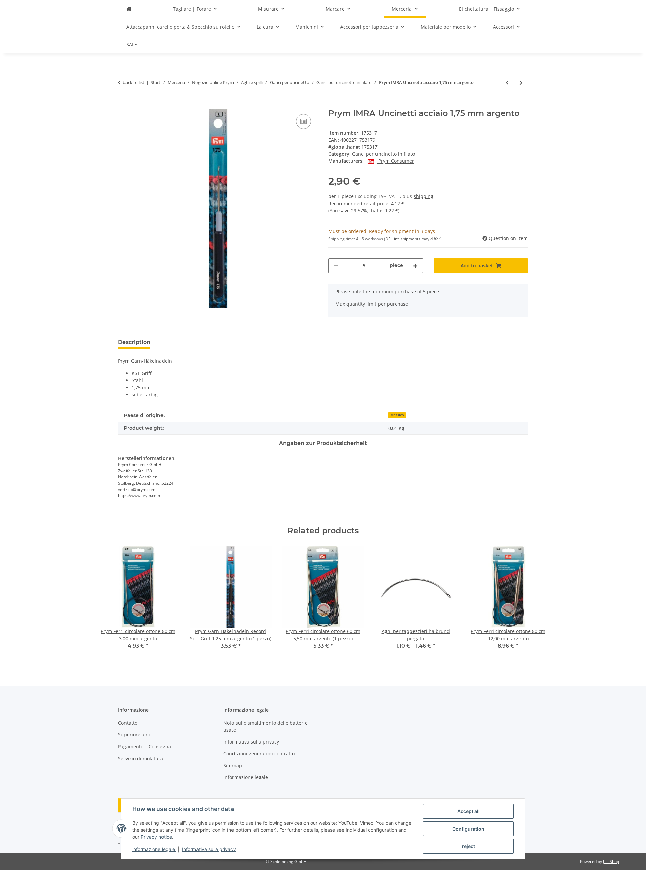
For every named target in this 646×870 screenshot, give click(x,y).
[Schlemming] (129, 9)
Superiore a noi (135, 734)
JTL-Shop (611, 861)
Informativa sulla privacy (209, 849)
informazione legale (154, 849)
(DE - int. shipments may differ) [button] (413, 239)
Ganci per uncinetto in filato (383, 154)
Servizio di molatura (140, 758)
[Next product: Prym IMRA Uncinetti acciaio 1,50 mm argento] (521, 82)
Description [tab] (134, 342)
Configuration (468, 829)
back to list (133, 82)
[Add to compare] (303, 121)
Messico (397, 415)
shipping (423, 196)
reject (468, 846)
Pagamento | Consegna (144, 746)
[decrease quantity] (336, 266)
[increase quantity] (415, 266)
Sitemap (232, 765)
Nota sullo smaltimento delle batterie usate (265, 726)
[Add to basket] (123, 105)
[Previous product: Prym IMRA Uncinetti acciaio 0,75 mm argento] (507, 82)
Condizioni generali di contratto (259, 753)
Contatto (127, 723)
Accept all (468, 811)
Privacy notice (156, 837)
